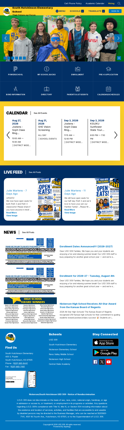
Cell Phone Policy (73, 3)
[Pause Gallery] (119, 58)
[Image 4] (16, 58)
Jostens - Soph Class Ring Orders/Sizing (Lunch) (71, 127)
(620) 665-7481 (17, 366)
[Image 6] (24, 58)
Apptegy (67, 426)
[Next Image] (118, 38)
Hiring (111, 3)
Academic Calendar (95, 3)
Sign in (115, 11)
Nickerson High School (59, 359)
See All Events (40, 113)
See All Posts (35, 172)
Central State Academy (59, 364)
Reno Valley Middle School (61, 354)
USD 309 (53, 339)
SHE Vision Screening (44, 128)
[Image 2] (8, 58)
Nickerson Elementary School (63, 349)
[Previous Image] (6, 38)
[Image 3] (12, 58)
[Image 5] (20, 58)
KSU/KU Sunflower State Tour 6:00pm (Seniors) (96, 127)
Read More (11, 212)
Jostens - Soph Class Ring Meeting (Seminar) (18, 130)
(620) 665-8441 (20, 363)
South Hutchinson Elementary (63, 344)
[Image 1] (5, 58)
